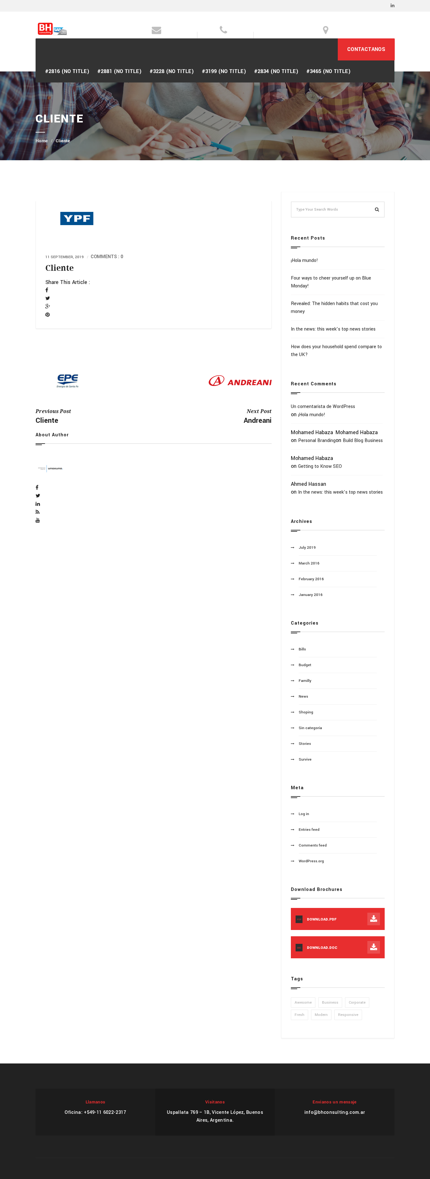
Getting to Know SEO (320, 466)
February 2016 (311, 579)
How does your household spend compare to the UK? (336, 350)
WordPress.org (311, 861)
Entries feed (309, 829)
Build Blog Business (363, 440)
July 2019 (307, 547)
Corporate (357, 1002)
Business (330, 1002)
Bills (302, 649)
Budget (305, 665)
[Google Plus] (47, 306)
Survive (305, 759)
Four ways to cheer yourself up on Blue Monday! (331, 282)
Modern (321, 1014)
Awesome (303, 1002)
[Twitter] (47, 298)
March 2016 (309, 563)
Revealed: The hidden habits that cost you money (334, 307)
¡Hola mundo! (304, 260)
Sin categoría (310, 728)
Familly (305, 680)
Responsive (348, 1014)
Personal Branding (317, 440)
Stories (305, 743)
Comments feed (313, 845)
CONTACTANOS (366, 49)
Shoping (306, 712)
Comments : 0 (107, 256)
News (303, 696)
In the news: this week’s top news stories (333, 329)
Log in (304, 814)
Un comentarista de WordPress (323, 406)
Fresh (299, 1014)
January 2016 (311, 595)
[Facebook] (46, 290)
